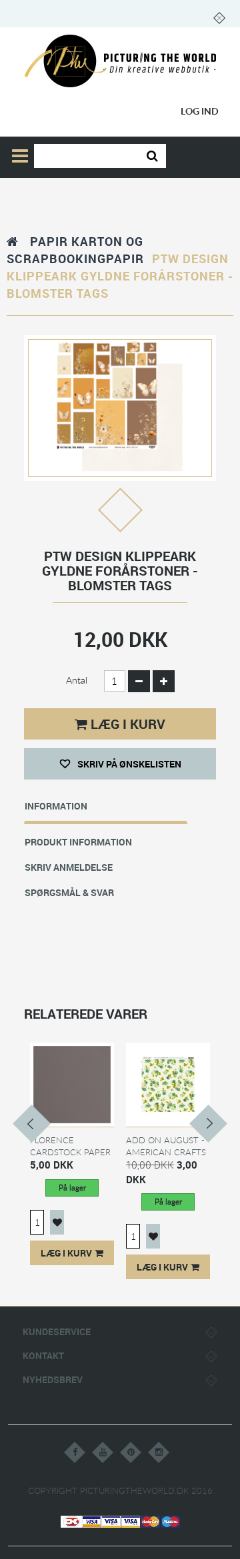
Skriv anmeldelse (69, 867)
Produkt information (78, 841)
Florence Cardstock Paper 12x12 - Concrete (71, 1152)
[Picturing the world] (120, 61)
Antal (76, 680)
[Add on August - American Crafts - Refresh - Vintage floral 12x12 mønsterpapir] (168, 1084)
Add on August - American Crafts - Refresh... (166, 1152)
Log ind (200, 111)
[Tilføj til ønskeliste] (57, 1222)
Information (56, 805)
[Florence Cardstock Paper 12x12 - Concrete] (72, 1084)
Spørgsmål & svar (69, 892)
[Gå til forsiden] (13, 241)
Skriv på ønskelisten (128, 764)
